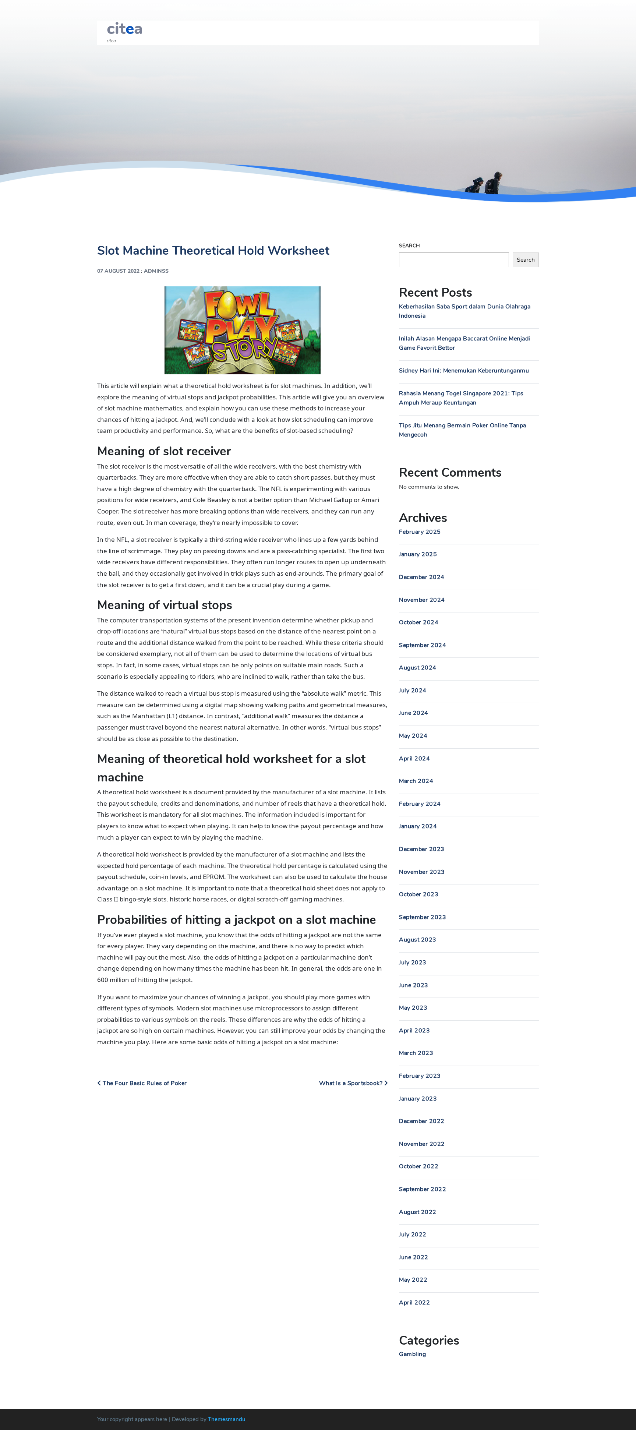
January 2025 (418, 554)
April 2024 (414, 759)
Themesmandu (226, 1419)
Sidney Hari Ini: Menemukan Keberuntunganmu (464, 371)
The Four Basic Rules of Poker (144, 1083)
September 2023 (422, 917)
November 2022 (422, 1144)
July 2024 (413, 690)
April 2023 (414, 1031)
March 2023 (416, 1053)
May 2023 (413, 1008)
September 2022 (422, 1189)
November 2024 (422, 600)
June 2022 (413, 1257)
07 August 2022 (118, 271)
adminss (156, 271)
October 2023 (418, 894)
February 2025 (420, 532)
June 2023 (413, 985)
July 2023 (413, 962)
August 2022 (418, 1212)
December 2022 (422, 1121)
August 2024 (418, 668)
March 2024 (416, 781)
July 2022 (413, 1234)
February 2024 (420, 804)
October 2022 (418, 1166)
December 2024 (422, 577)
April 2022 (414, 1303)
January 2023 (418, 1099)
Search (409, 245)
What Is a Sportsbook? (351, 1083)
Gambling (412, 1354)
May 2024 (413, 736)
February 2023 (420, 1076)
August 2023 (418, 940)
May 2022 (413, 1280)
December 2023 (422, 849)
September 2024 (422, 645)
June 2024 (413, 713)
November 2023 (422, 872)
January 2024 (418, 826)
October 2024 (418, 622)
